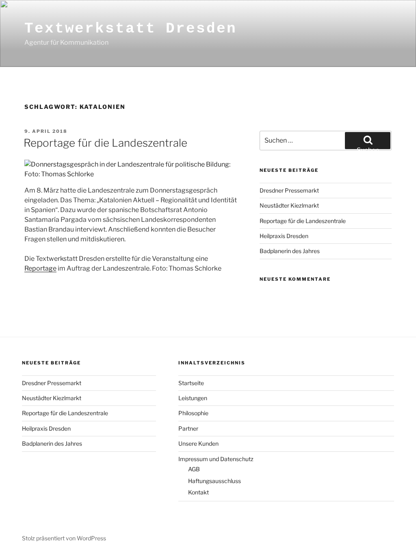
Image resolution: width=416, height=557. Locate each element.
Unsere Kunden (198, 443)
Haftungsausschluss (214, 480)
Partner (188, 428)
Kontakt (198, 492)
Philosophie (193, 413)
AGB (194, 469)
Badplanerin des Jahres (290, 250)
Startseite (191, 382)
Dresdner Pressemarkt (289, 190)
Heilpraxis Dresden (284, 235)
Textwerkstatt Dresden (130, 28)
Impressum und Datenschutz (216, 458)
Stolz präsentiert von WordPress (64, 538)
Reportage (40, 268)
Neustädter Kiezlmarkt (289, 205)
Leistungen (192, 397)
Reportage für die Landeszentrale (105, 143)
